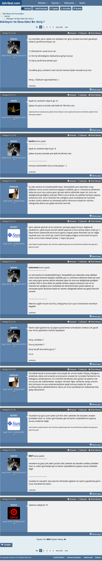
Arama (79, 8)
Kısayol (73, 33)
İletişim (98, 557)
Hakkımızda (88, 557)
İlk (37, 27)
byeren (13, 38)
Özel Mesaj (96, 33)
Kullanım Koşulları (74, 557)
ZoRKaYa (13, 186)
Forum (27, 8)
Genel (7, 16)
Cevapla (7, 545)
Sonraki (59, 27)
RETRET (13, 227)
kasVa (14, 100)
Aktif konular (41, 8)
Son (66, 27)
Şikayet (83, 33)
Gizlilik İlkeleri (59, 557)
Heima (14, 504)
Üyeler (55, 8)
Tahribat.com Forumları (13, 13)
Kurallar (67, 8)
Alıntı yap (96, 89)
